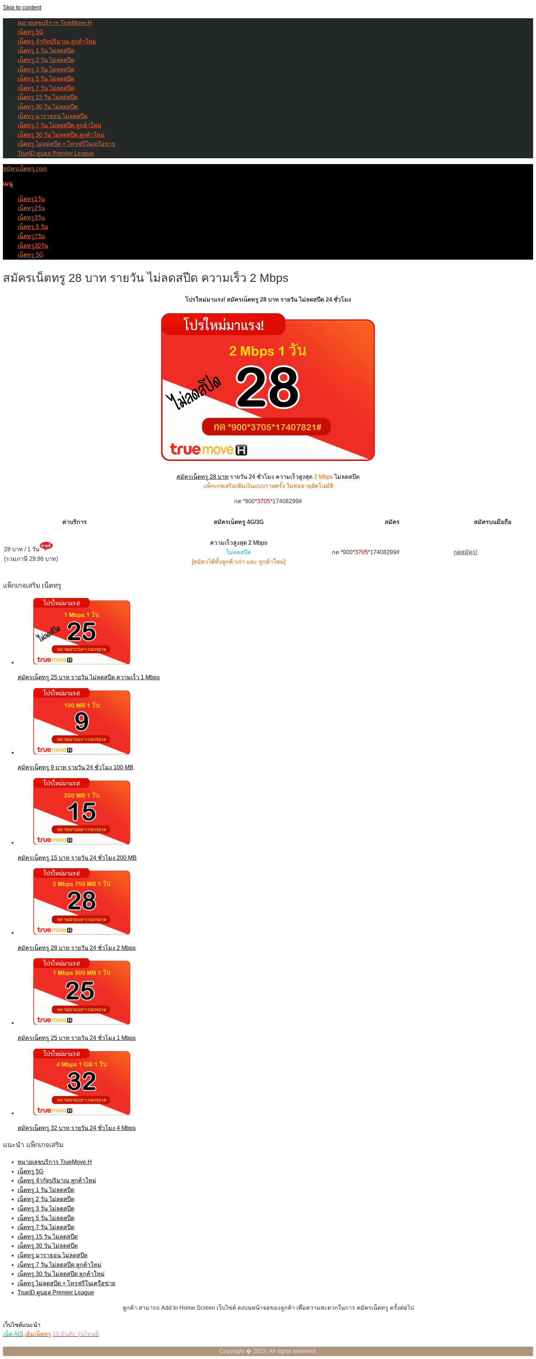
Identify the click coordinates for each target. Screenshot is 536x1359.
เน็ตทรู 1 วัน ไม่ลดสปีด (46, 50)
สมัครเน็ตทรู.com (25, 169)
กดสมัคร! (465, 552)
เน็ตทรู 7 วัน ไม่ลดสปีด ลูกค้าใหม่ (59, 125)
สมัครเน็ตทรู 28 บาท (202, 477)
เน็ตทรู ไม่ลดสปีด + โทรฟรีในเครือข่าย (66, 144)
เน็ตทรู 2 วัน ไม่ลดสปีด (46, 60)
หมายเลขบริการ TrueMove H (55, 23)
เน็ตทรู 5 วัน (33, 227)
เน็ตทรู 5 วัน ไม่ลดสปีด (46, 78)
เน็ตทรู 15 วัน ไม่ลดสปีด (48, 97)
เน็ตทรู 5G (30, 32)
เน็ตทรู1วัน (31, 199)
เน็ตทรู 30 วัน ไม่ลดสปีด (48, 107)
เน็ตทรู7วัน (31, 236)
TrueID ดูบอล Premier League (56, 153)
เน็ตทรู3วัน (31, 217)
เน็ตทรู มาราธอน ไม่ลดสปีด (53, 116)
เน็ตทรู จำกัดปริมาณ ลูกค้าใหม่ (57, 41)
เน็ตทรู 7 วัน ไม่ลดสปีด (46, 88)
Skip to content (22, 7)
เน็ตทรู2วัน (31, 208)
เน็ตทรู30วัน (33, 245)
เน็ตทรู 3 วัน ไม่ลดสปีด (46, 69)
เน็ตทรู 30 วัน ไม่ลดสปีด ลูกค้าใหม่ (61, 135)
